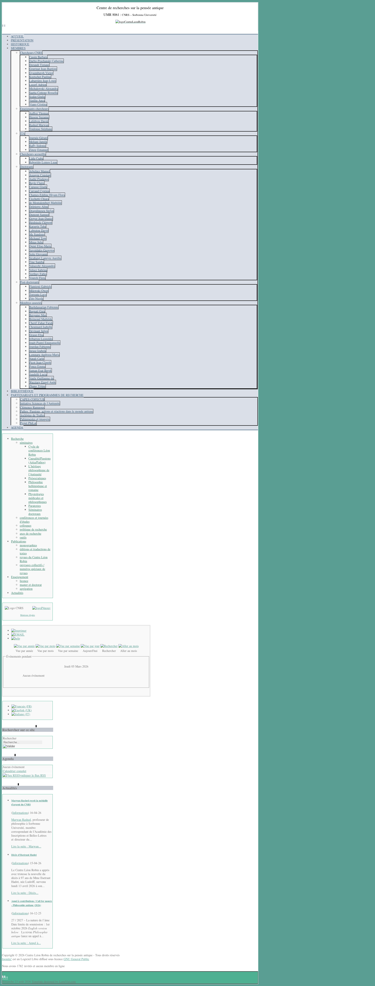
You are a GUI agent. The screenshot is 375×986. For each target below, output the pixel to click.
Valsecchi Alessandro (42, 266)
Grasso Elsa (36, 335)
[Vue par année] (24, 646)
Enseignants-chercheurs (34, 109)
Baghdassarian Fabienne (43, 307)
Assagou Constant (40, 175)
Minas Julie (36, 242)
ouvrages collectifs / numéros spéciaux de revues (32, 569)
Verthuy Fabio (38, 274)
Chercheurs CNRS (31, 53)
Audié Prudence (39, 179)
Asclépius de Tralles (32, 415)
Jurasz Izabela (37, 351)
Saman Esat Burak (40, 370)
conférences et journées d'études (34, 520)
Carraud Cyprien (39, 191)
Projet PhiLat (28, 423)
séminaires (26, 442)
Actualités (17, 593)
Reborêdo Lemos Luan (43, 162)
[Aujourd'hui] (90, 646)
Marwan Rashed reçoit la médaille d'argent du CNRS (29, 802)
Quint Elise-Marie (40, 246)
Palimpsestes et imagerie (35, 419)
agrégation (26, 589)
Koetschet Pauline (40, 77)
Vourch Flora (37, 278)
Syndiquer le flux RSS (32, 775)
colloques (25, 525)
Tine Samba (36, 262)
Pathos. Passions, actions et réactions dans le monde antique (56, 411)
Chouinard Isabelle (40, 327)
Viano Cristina (38, 104)
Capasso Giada (38, 187)
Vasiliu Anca (37, 100)
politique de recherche (33, 529)
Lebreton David (38, 230)
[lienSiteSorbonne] (41, 608)
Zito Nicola (36, 298)
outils (23, 537)
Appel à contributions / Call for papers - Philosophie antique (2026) (31, 903)
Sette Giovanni (38, 254)
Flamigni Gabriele (40, 286)
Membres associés (31, 303)
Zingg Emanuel (38, 150)
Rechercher (9, 738)
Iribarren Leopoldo (41, 339)
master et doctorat (31, 585)
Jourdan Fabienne (40, 347)
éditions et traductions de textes (35, 551)
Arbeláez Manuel (39, 171)
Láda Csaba (36, 158)
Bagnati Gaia (37, 311)
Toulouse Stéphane (40, 129)
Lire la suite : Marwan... (26, 846)
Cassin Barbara (38, 57)
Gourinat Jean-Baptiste (43, 69)
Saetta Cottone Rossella (43, 93)
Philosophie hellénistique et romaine (37, 486)
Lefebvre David (38, 121)
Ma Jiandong (37, 234)
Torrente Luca (37, 294)
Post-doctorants (29, 282)
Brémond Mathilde (40, 319)
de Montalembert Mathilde (45, 203)
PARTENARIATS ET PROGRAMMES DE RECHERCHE (47, 395)
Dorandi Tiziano (39, 65)
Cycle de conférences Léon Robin (39, 450)
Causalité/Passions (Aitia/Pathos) (39, 460)
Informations (20, 813)
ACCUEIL (17, 36)
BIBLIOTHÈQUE (22, 391)
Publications (18, 541)
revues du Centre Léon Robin (34, 559)
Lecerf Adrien (37, 84)
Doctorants (26, 167)
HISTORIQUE (20, 44)
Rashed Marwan (39, 125)
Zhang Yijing (37, 386)
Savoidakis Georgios (41, 250)
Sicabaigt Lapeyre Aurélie (45, 258)
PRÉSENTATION (22, 40)
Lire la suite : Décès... (24, 893)
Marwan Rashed (21, 820)
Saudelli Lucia (38, 374)
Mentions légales (27, 615)
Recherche (17, 439)
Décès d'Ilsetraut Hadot (24, 855)
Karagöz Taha (37, 226)
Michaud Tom (37, 238)
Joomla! (7, 959)
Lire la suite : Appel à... (26, 943)
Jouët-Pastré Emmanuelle (44, 343)
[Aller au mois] (128, 646)
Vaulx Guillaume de (41, 378)
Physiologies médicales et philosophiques (37, 498)
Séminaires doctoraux (35, 512)
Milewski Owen (38, 291)
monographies (28, 545)
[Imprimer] (18, 630)
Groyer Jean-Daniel (41, 218)
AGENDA (17, 427)
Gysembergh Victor (41, 73)
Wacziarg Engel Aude (42, 382)
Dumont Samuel (39, 215)
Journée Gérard (38, 138)
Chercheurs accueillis (33, 154)
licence (24, 581)
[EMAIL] (18, 634)
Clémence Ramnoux (32, 407)
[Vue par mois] (45, 646)
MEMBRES (18, 48)
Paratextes (34, 506)
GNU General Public (76, 959)
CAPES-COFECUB (32, 399)
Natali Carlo (36, 358)
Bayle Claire (36, 183)
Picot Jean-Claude (40, 362)
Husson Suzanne (39, 117)
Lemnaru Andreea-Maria (44, 355)
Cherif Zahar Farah (41, 323)
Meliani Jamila (38, 142)
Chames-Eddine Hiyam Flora (47, 195)
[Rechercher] (109, 646)
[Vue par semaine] (68, 646)
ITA (22, 133)
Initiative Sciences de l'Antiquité (40, 403)
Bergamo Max (37, 315)
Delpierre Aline (38, 206)
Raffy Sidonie (37, 145)
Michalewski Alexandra (43, 88)
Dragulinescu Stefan (41, 211)
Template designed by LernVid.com (54, 981)
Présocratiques (37, 478)
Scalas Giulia (37, 96)
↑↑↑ (5, 978)
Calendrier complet (14, 771)
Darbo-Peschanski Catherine (46, 61)
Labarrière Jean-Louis (42, 81)
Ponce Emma (37, 366)
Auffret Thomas (38, 113)
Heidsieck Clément (40, 222)
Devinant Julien (38, 331)
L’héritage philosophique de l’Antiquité (38, 470)
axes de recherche (30, 533)
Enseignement (19, 577)
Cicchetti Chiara (39, 199)
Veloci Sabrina (38, 270)
